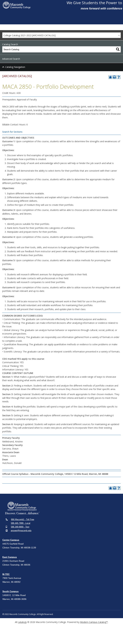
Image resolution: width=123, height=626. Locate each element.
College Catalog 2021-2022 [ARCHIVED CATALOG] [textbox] (30, 35)
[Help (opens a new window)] (118, 77)
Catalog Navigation (15, 66)
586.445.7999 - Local (20, 523)
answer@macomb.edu (21, 530)
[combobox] (61, 35)
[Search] (118, 49)
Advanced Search (11, 58)
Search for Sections (12, 131)
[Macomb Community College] (33, 5)
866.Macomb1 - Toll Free (22, 519)
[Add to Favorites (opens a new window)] (110, 77)
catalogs (22, 622)
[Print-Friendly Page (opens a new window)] (114, 77)
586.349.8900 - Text (20, 527)
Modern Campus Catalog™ (94, 622)
